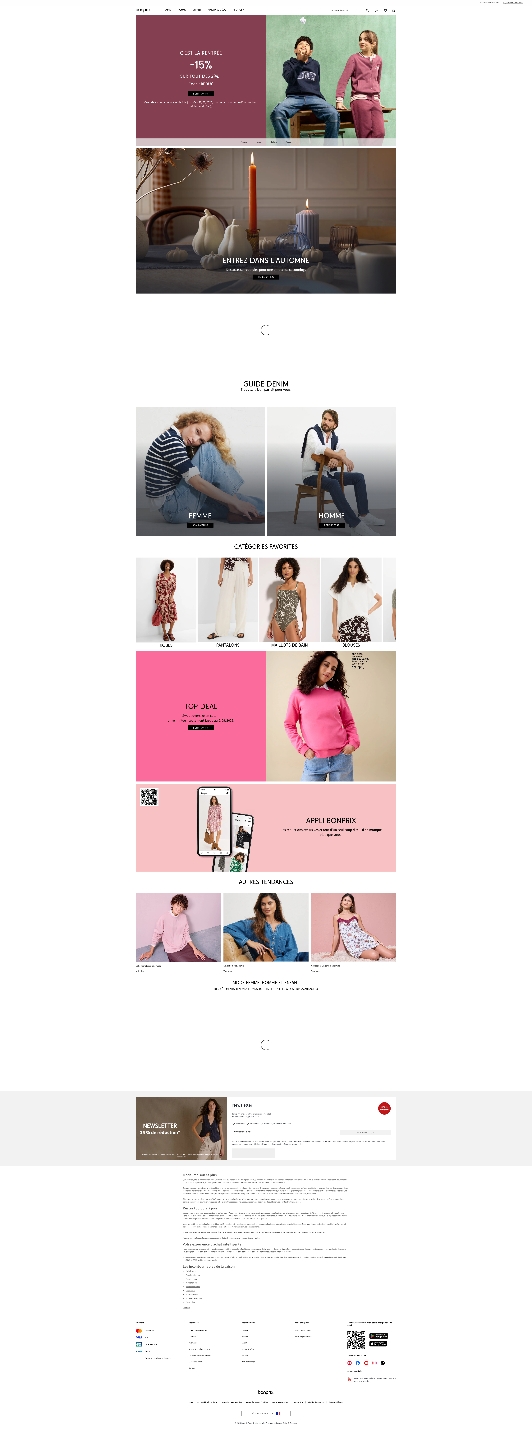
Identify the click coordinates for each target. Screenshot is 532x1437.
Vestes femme (191, 1269)
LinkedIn (258, 1224)
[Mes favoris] (385, 10)
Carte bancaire (151, 1331)
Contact (192, 1354)
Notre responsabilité (303, 1323)
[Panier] (393, 10)
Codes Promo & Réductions (200, 1342)
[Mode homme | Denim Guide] (331, 471)
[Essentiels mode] (178, 931)
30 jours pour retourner (513, 2)
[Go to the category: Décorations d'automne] (266, 221)
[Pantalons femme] (226, 602)
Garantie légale (335, 1389)
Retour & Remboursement (199, 1336)
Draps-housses (192, 1281)
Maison (288, 142)
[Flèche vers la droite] (392, 602)
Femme (244, 142)
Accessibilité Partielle (207, 1389)
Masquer (186, 1294)
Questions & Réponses (198, 1317)
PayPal (147, 1338)
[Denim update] (265, 931)
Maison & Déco (248, 1336)
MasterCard (149, 1317)
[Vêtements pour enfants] (201, 80)
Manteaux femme (193, 1273)
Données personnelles (293, 1142)
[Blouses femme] (348, 602)
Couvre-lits (190, 1289)
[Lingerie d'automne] (353, 931)
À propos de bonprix (303, 1317)
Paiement (192, 1329)
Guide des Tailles (196, 1348)
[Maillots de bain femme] (287, 602)
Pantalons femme (193, 1261)
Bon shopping (201, 94)
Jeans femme (191, 1265)
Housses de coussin (194, 1285)
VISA (146, 1324)
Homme (259, 142)
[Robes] (165, 602)
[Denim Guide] (200, 471)
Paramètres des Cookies (257, 1389)
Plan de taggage (248, 1348)
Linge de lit (190, 1277)
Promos (245, 1342)
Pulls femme (191, 1258)
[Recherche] (367, 10)
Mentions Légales (280, 1389)
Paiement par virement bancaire (158, 1345)
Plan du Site (297, 1389)
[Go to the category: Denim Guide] (266, 386)
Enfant (274, 142)
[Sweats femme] (201, 715)
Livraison (192, 1323)
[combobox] (346, 10)
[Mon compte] (376, 10)
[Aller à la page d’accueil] (149, 9)
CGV (191, 1389)
